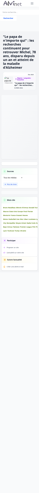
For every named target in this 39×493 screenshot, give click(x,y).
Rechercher (8, 18)
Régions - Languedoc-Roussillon (24, 79)
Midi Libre (19, 88)
